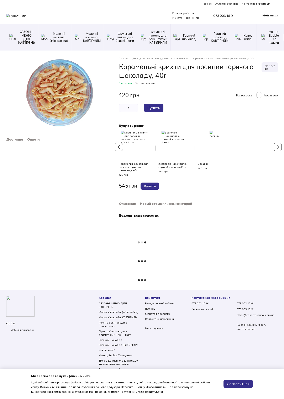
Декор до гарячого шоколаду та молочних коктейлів (118, 362)
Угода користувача (149, 392)
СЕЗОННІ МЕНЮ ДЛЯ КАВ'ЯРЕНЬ (26, 37)
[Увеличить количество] (135, 108)
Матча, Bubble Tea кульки (273, 37)
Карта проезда (246, 329)
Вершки (203, 163)
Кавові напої (248, 37)
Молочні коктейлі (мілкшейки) (59, 37)
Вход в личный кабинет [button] (160, 303)
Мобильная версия (22, 329)
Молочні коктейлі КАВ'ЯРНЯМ (92, 37)
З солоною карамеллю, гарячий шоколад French (173, 165)
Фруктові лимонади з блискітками (125, 37)
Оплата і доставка (226, 3)
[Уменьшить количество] (122, 108)
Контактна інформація (256, 3)
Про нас (206, 3)
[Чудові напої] (20, 306)
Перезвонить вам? (202, 309)
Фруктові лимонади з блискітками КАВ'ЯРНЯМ (158, 37)
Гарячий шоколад (189, 37)
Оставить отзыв (144, 83)
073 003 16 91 (224, 15)
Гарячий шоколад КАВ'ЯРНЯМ (219, 37)
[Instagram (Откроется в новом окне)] (276, 3)
